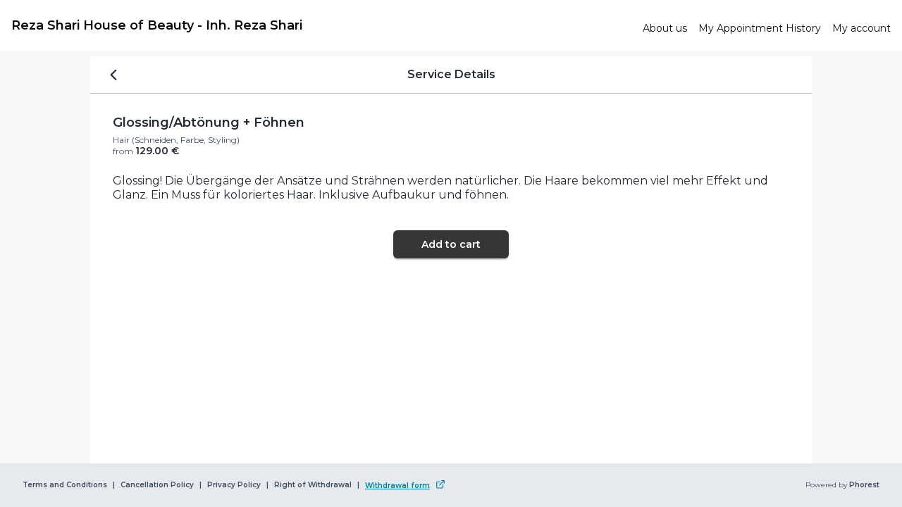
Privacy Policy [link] (234, 485)
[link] (321, 25)
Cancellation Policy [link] (157, 485)
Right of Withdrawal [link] (313, 485)
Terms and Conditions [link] (65, 485)
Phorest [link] (864, 485)
